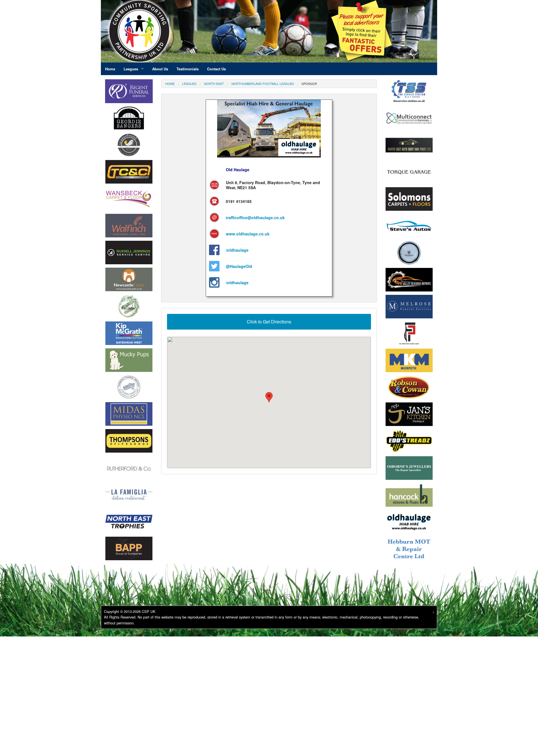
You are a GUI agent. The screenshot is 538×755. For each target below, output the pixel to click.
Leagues (189, 83)
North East (214, 83)
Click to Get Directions (269, 321)
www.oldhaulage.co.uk (248, 234)
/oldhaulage (237, 250)
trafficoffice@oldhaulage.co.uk (255, 217)
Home (170, 83)
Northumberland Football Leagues (262, 83)
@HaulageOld (239, 266)
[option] (129, 119)
